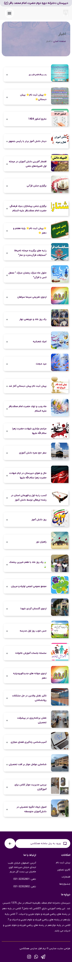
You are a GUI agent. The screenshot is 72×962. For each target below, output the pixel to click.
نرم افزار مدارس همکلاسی (33, 948)
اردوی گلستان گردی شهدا (33, 608)
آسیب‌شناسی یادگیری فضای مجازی (28, 742)
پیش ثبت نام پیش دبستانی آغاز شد (27, 386)
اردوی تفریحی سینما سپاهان (31, 297)
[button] (9, 13)
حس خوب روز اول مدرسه (33, 631)
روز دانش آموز (38, 519)
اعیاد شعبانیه (39, 341)
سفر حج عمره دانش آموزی (32, 452)
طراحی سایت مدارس (59, 948)
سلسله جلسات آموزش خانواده (30, 653)
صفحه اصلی (59, 41)
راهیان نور (41, 542)
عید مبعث (41, 363)
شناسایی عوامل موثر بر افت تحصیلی (27, 764)
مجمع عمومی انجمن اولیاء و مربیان (28, 586)
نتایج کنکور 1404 (37, 119)
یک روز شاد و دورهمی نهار (32, 319)
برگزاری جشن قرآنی (36, 185)
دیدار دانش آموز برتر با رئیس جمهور (27, 141)
